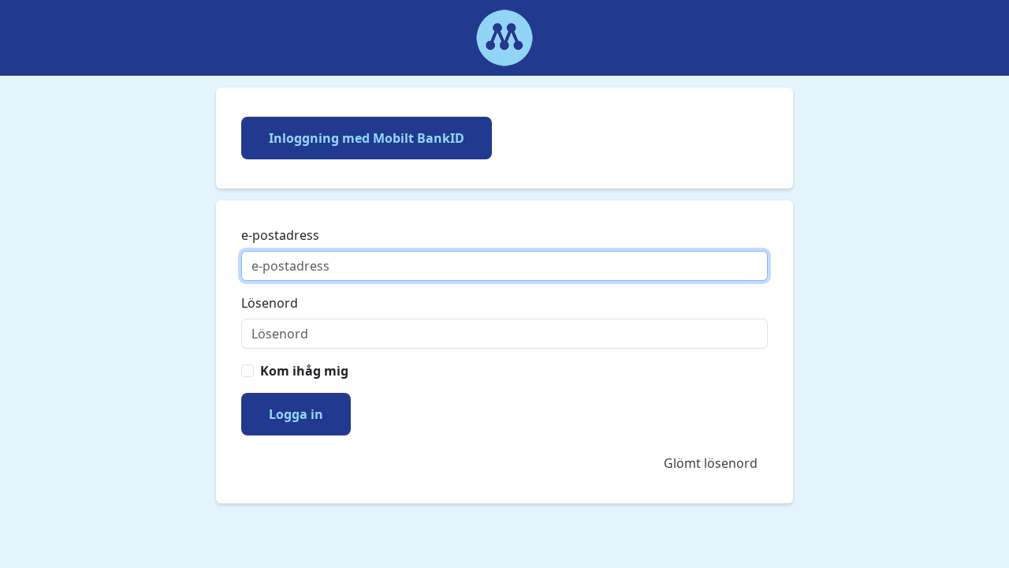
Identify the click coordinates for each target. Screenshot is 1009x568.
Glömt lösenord (711, 463)
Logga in (296, 414)
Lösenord (269, 303)
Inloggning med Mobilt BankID (366, 138)
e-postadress (280, 235)
